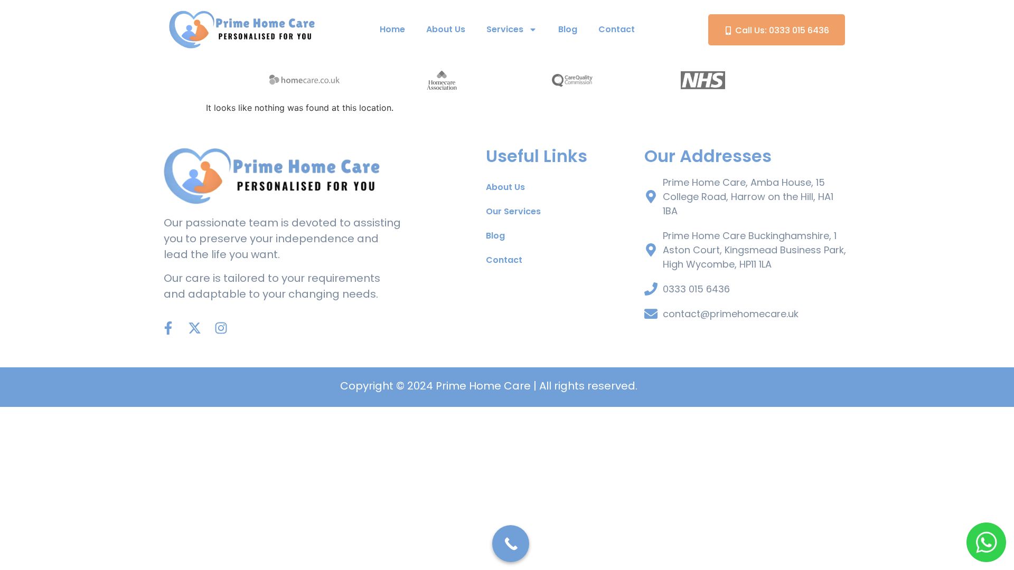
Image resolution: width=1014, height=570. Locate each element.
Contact (616, 29)
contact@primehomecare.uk (731, 313)
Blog (567, 29)
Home (392, 29)
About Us (445, 29)
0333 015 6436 (696, 289)
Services (504, 29)
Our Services (513, 211)
